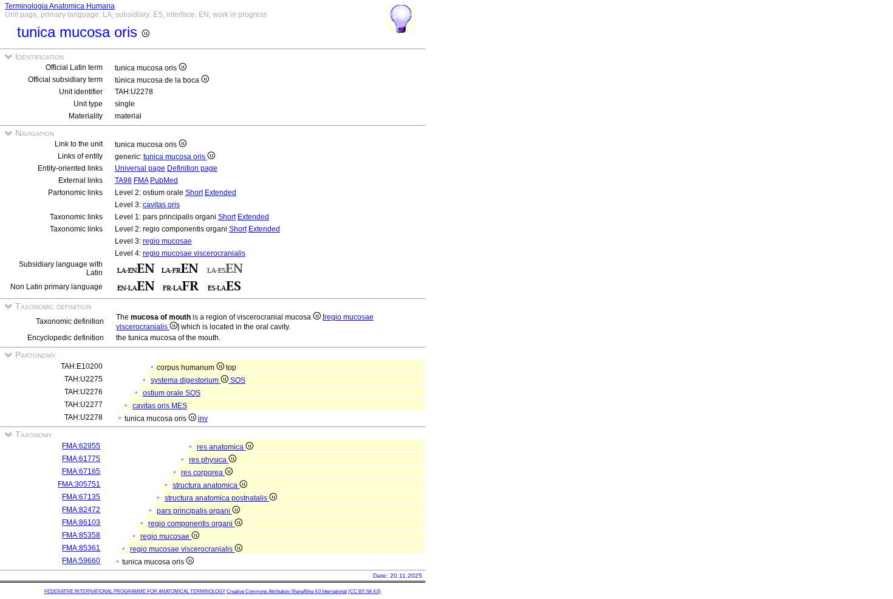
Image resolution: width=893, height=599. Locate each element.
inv (203, 418)
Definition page (192, 168)
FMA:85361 (81, 548)
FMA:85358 (81, 535)
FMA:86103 (81, 522)
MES (179, 406)
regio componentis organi (191, 523)
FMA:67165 (81, 471)
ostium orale (164, 393)
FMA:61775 (81, 458)
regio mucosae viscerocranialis (194, 253)
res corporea (203, 472)
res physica (208, 460)
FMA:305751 (79, 484)
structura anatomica (206, 485)
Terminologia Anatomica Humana (60, 6)
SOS (237, 380)
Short (194, 192)
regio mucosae (167, 241)
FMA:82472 (81, 509)
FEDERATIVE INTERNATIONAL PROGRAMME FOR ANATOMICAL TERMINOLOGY (134, 591)
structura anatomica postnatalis (217, 498)
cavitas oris (161, 204)
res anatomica (221, 447)
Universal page (140, 168)
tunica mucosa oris (175, 156)
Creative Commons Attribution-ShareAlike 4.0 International (287, 591)
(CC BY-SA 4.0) (364, 591)
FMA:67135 (81, 497)
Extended (220, 192)
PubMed (164, 180)
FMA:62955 (81, 446)
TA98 (123, 180)
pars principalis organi (194, 511)
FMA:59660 (81, 560)
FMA (141, 180)
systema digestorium (186, 380)
